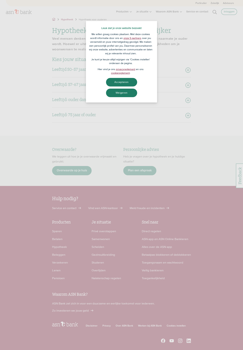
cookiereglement (120, 73)
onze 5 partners (132, 38)
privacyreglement (125, 69)
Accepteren (121, 82)
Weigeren (122, 92)
